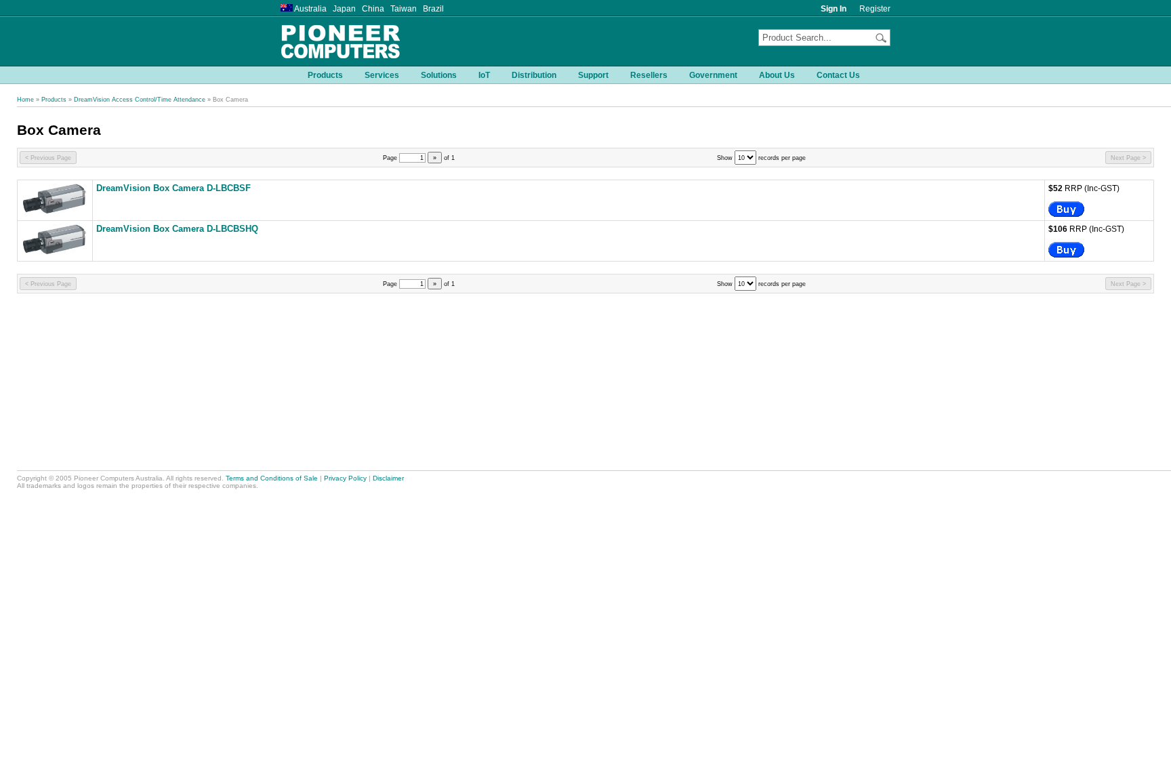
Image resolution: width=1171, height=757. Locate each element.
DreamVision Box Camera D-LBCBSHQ (177, 229)
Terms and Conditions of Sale (272, 478)
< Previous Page (48, 158)
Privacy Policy (345, 478)
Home (25, 99)
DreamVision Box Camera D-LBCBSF (173, 188)
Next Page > (1128, 158)
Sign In (833, 9)
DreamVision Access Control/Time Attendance (139, 99)
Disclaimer (388, 478)
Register (874, 9)
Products (53, 99)
